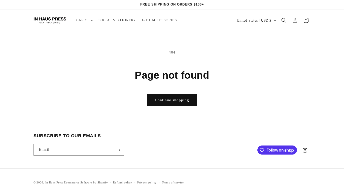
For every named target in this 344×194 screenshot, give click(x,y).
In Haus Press (54, 182)
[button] (84, 20)
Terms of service (173, 182)
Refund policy (122, 182)
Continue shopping (172, 100)
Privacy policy (147, 182)
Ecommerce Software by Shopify (86, 182)
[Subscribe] (118, 150)
